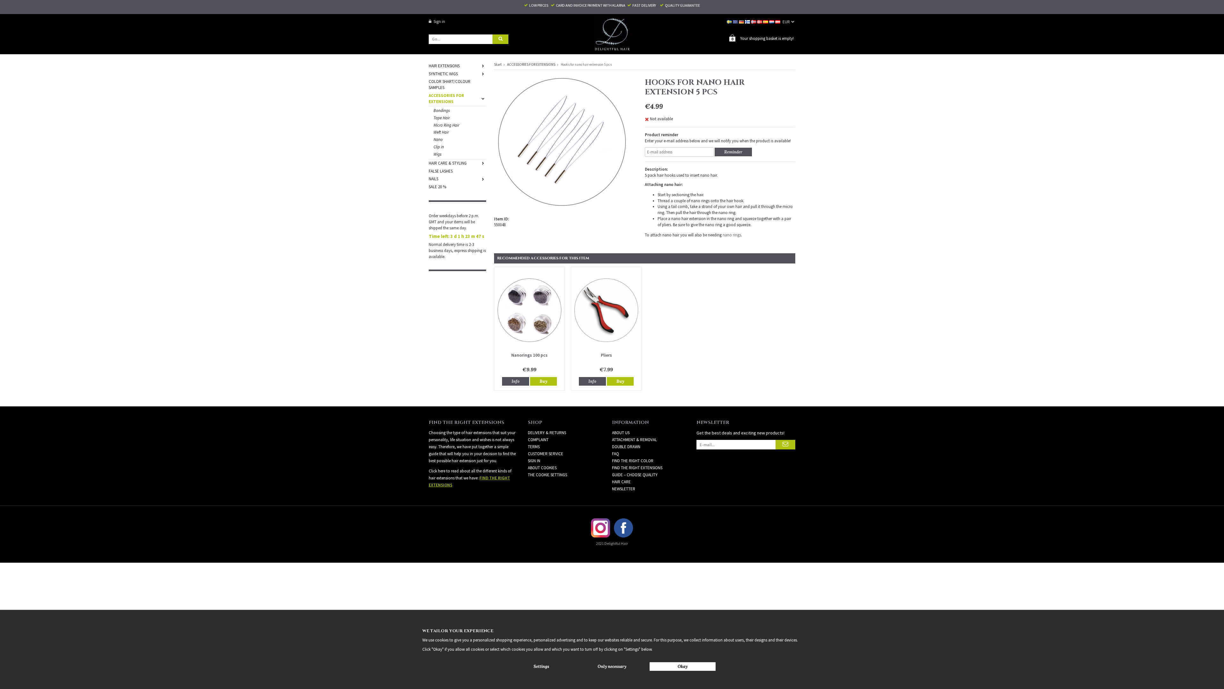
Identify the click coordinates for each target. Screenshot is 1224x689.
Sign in (439, 21)
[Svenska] (730, 21)
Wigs (437, 154)
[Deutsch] (742, 21)
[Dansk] (760, 21)
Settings (541, 666)
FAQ (615, 453)
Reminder (733, 152)
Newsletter (623, 489)
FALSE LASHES (441, 171)
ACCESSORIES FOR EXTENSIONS (446, 98)
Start (498, 64)
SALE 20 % (437, 186)
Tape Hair (441, 118)
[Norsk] (754, 21)
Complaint (538, 439)
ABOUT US (621, 432)
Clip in (438, 147)
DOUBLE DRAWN (626, 446)
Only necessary (612, 666)
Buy (543, 381)
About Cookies (542, 467)
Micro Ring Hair (446, 125)
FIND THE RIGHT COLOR (632, 460)
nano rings (732, 235)
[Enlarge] (562, 141)
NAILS (433, 179)
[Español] (766, 21)
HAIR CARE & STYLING (448, 163)
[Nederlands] (772, 21)
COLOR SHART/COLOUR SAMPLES (449, 84)
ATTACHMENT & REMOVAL (634, 439)
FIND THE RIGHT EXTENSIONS (637, 467)
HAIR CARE (621, 482)
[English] (736, 21)
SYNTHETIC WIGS (443, 74)
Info (516, 381)
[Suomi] (748, 21)
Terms (534, 446)
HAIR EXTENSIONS (444, 66)
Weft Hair (441, 132)
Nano (438, 139)
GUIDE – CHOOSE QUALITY (635, 475)
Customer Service (545, 453)
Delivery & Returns (547, 432)
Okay (683, 666)
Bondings (441, 110)
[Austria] (778, 21)
